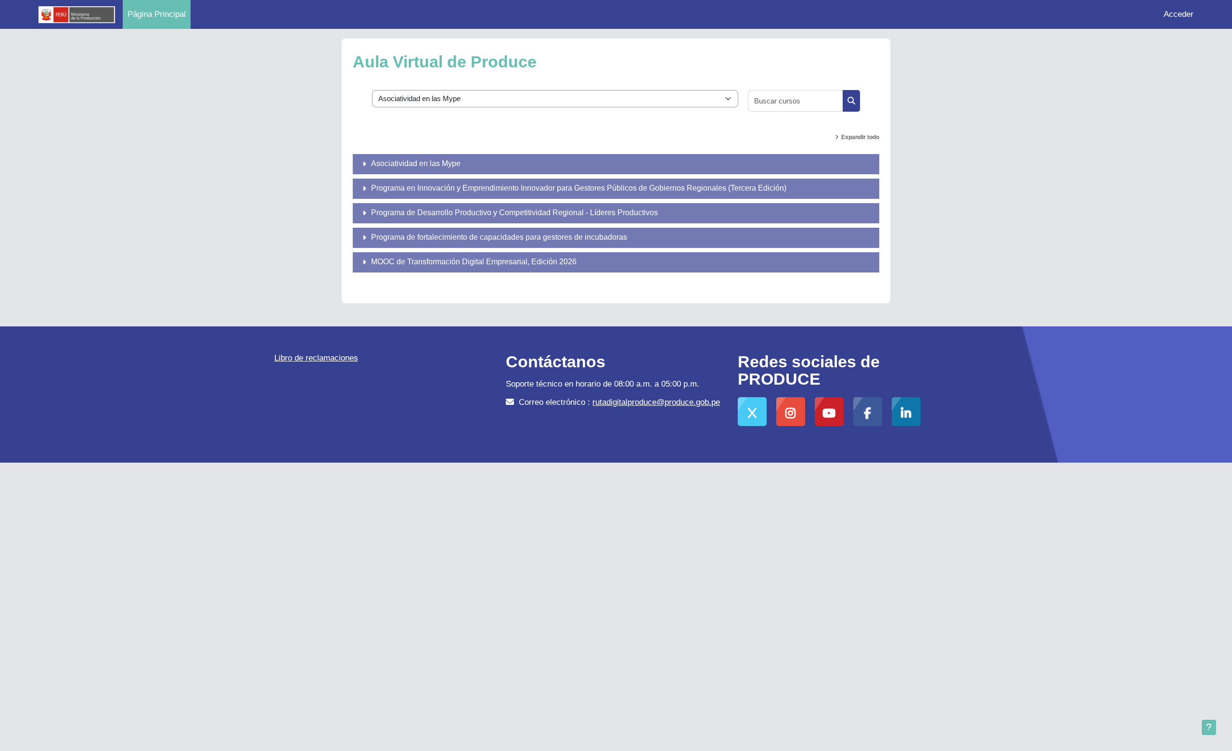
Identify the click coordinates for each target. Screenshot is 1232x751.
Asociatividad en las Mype (416, 163)
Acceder (1179, 14)
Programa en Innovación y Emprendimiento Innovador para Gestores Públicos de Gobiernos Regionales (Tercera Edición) (578, 188)
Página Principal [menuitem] (157, 14)
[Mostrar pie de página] (1209, 727)
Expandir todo (860, 137)
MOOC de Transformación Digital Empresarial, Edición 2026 (474, 262)
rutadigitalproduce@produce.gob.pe (656, 402)
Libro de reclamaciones (316, 358)
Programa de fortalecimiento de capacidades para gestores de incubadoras (499, 237)
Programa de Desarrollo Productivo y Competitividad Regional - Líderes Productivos (514, 212)
